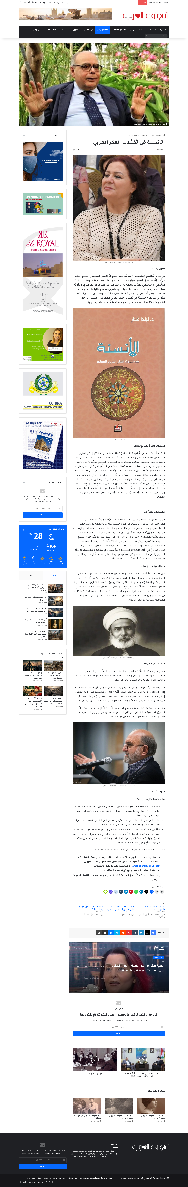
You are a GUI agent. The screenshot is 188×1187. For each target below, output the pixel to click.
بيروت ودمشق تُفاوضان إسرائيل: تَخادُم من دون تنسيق (37, 587)
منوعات (64, 30)
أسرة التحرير (31, 1182)
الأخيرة (31, 576)
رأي (132, 30)
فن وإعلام (89, 30)
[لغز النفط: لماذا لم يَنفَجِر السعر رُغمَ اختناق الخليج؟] (55, 612)
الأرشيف (37, 30)
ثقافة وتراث (103, 30)
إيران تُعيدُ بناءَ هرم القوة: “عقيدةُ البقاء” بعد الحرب (119, 2)
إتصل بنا (23, 1182)
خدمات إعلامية (50, 30)
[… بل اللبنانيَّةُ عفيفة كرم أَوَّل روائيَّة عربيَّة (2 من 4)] (119, 1106)
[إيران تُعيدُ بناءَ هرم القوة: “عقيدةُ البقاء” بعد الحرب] (32, 665)
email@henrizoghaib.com (146, 866)
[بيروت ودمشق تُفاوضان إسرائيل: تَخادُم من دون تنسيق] (55, 589)
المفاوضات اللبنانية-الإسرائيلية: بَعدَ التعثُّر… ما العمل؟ (36, 634)
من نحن (40, 1182)
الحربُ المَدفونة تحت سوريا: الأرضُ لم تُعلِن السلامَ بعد (54, 675)
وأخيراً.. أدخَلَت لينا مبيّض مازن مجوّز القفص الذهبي (120, 908)
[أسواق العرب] (145, 16)
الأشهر (54, 576)
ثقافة (160, 957)
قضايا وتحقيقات (119, 30)
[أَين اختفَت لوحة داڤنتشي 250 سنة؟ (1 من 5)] (55, 624)
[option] (119, 967)
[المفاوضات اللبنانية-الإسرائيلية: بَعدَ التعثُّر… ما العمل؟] (55, 635)
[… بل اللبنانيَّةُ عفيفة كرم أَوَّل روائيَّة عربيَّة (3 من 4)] (151, 1106)
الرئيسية (163, 30)
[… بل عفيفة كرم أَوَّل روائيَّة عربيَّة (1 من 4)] (87, 1106)
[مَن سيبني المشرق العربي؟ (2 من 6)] (55, 601)
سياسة (153, 30)
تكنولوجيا (76, 30)
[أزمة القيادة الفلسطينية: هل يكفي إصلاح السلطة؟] (53, 691)
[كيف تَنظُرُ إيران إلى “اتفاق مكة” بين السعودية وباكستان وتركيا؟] (32, 691)
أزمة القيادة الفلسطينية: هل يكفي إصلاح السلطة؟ (53, 701)
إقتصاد (142, 30)
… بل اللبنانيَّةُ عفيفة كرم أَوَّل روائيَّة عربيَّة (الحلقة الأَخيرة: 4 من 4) (139, 968)
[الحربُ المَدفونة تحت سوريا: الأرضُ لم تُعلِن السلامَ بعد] (53, 665)
